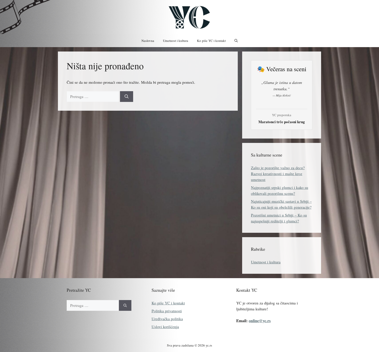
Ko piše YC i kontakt (211, 40)
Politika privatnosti (167, 310)
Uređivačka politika (167, 318)
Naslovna (147, 40)
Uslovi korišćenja (165, 326)
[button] (236, 40)
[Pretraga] (126, 96)
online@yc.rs (260, 321)
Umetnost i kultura (175, 40)
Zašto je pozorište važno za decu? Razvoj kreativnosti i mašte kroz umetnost (278, 173)
